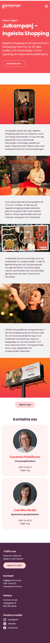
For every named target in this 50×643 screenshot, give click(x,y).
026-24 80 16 (25, 520)
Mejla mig (25, 470)
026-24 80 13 (25, 467)
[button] (25, 238)
